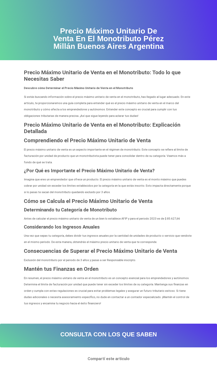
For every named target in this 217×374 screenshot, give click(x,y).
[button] (98, 368)
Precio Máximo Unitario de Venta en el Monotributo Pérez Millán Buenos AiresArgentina (78, 314)
